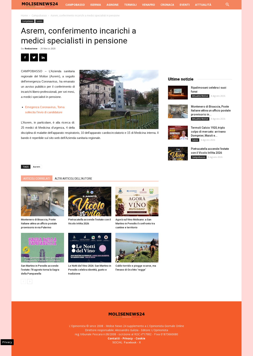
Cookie (140, 338)
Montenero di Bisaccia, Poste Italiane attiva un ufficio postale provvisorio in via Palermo (39, 223)
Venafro (148, 5)
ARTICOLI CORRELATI (36, 178)
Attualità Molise (200, 96)
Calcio (195, 140)
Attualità (203, 5)
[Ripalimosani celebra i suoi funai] (178, 92)
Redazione (31, 48)
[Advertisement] (89, 151)
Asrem (36, 166)
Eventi (185, 5)
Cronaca (167, 5)
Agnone (113, 5)
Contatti (114, 338)
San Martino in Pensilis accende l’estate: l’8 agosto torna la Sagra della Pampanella (40, 269)
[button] (227, 5)
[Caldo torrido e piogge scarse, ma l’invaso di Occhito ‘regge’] (137, 247)
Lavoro (39, 21)
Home (24, 15)
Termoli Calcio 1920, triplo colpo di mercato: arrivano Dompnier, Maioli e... (208, 131)
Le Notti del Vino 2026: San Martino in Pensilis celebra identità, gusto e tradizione (89, 269)
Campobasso (75, 5)
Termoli (130, 5)
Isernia (95, 5)
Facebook (130, 342)
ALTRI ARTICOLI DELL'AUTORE (73, 178)
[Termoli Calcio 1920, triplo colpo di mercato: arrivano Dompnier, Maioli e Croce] (178, 133)
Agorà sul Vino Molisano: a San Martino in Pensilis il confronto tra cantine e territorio (135, 223)
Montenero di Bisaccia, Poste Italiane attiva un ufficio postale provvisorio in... (211, 110)
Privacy (128, 338)
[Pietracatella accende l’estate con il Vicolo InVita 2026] (89, 201)
